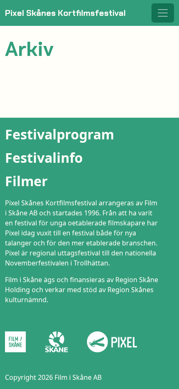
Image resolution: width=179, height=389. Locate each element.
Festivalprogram (59, 134)
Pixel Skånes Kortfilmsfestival (65, 13)
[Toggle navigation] (163, 13)
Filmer (26, 181)
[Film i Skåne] (18, 341)
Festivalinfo (44, 158)
